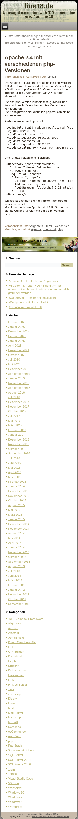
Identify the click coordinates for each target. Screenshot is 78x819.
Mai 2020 (14, 364)
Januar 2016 (16, 486)
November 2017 (18, 406)
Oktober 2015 (17, 500)
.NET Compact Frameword (25, 618)
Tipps (11, 769)
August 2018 (16, 392)
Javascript (14, 694)
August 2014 (16, 533)
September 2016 (19, 453)
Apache (36, 229)
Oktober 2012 (17, 599)
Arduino (13, 628)
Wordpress (15, 806)
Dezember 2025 (18, 331)
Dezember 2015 (18, 491)
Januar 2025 (16, 340)
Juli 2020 (14, 359)
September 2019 (19, 373)
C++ (11, 647)
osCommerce (17, 731)
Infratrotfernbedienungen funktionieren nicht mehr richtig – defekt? (40, 37)
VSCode (13, 783)
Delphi (12, 661)
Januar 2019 (16, 378)
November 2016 (18, 444)
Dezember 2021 (18, 350)
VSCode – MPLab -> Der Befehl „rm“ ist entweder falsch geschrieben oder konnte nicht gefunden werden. (39, 289)
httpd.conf (49, 229)
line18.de (39, 6)
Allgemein (36, 226)
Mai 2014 (14, 538)
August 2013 (16, 566)
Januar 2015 (16, 519)
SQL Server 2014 (19, 759)
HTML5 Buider (17, 684)
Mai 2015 (14, 509)
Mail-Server (15, 712)
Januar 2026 (16, 326)
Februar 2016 (17, 481)
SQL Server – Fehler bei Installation (32, 297)
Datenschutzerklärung (49, 814)
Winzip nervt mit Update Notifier (30, 302)
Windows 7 (15, 797)
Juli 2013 (14, 571)
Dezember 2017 (18, 402)
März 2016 (15, 477)
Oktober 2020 (17, 355)
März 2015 (15, 514)
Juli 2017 (14, 416)
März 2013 (15, 580)
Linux (11, 703)
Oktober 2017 (17, 411)
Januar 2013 (16, 589)
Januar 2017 (16, 434)
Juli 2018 (14, 397)
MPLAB (13, 722)
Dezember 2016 (18, 439)
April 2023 (14, 345)
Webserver (61, 226)
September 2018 (19, 387)
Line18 (51, 76)
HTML (49, 226)
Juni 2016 (14, 463)
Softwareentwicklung (21, 750)
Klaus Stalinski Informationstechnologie (50, 816)
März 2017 (15, 425)
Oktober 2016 (17, 449)
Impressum (32, 814)
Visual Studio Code (20, 778)
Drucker (13, 665)
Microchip (14, 717)
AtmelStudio (16, 637)
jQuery (12, 698)
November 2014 (18, 528)
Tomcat (13, 773)
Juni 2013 (14, 575)
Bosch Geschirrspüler (22, 642)
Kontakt (21, 814)
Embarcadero (17, 670)
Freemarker (16, 675)
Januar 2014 (16, 547)
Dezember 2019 (18, 369)
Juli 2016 (14, 458)
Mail (11, 708)
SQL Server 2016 (19, 764)
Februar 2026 (17, 322)
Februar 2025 (17, 336)
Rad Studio (15, 745)
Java (11, 689)
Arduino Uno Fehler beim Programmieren (36, 281)
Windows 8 (15, 802)
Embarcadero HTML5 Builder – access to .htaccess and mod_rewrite (39, 44)
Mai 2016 (14, 467)
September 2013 (19, 561)
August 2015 (16, 505)
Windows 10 (16, 792)
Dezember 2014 (18, 524)
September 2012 (19, 603)
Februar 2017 (17, 430)
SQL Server (15, 755)
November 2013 (18, 552)
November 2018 (18, 383)
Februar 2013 (17, 585)
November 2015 (18, 495)
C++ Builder (16, 651)
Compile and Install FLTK (25, 307)
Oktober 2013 (17, 556)
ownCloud (14, 736)
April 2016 (14, 472)
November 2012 (18, 594)
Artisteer (13, 632)
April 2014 (14, 542)
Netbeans (14, 726)
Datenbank (15, 656)
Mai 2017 (14, 420)
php (60, 229)
